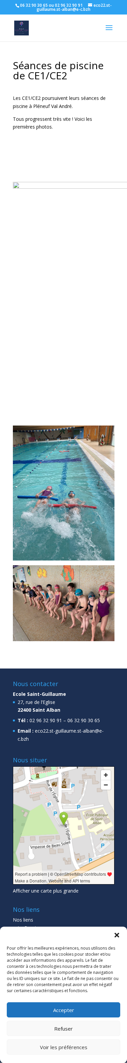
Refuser (63, 1028)
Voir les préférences (63, 1047)
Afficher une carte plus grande (46, 891)
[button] (116, 935)
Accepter (63, 1010)
